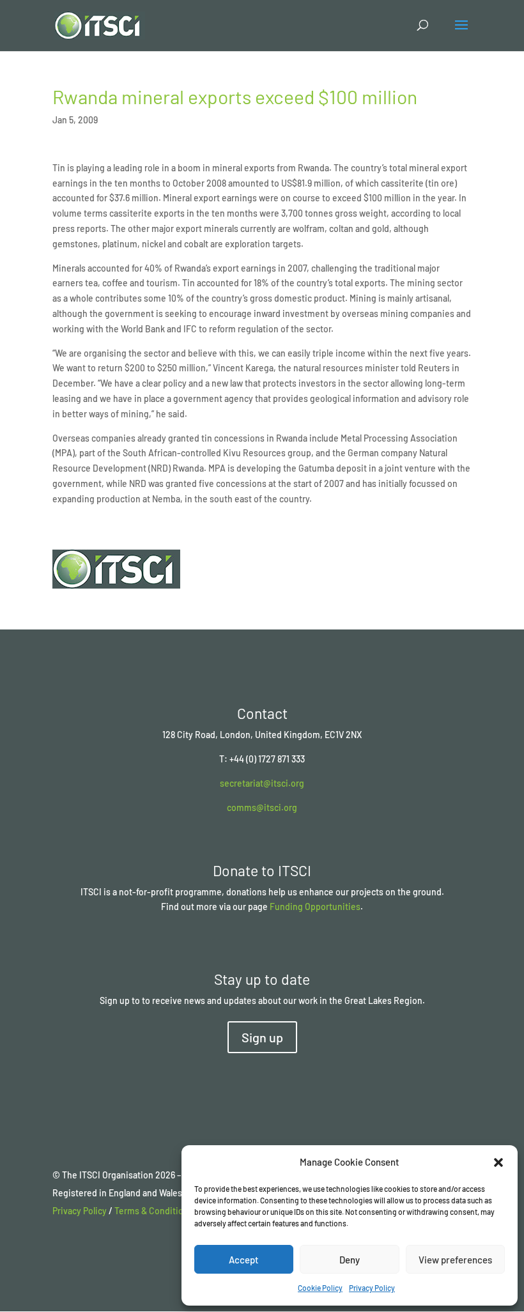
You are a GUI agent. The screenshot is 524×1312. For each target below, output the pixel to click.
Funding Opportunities (315, 906)
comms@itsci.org (262, 807)
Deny (349, 1259)
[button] (498, 1162)
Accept (244, 1259)
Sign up (262, 1037)
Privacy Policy (372, 1287)
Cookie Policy (320, 1287)
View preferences (455, 1259)
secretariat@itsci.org (262, 783)
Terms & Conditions (153, 1210)
